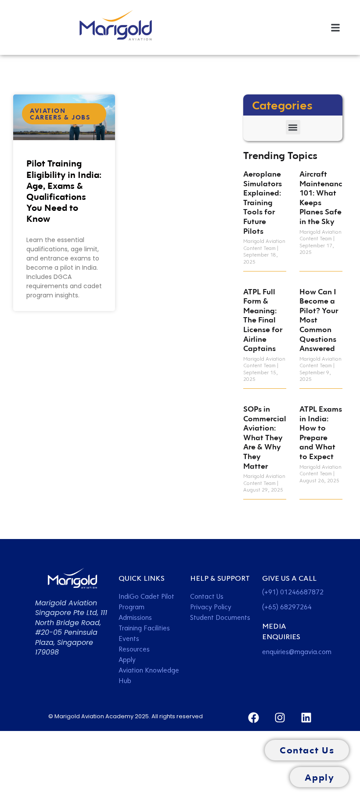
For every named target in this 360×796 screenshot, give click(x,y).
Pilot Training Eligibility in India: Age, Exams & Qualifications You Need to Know (63, 190)
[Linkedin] (306, 717)
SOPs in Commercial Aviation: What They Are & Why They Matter (264, 437)
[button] (335, 27)
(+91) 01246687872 (293, 591)
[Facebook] (253, 717)
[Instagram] (279, 717)
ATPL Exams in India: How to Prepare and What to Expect (320, 432)
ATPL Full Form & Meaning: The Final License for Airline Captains (262, 320)
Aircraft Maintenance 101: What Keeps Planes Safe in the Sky (323, 197)
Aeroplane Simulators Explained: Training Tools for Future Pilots (262, 202)
